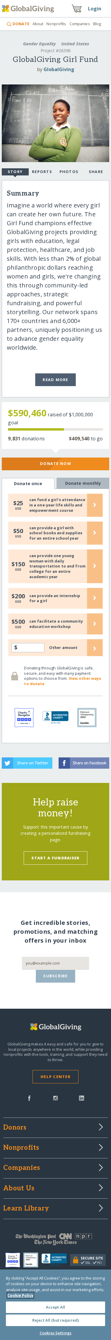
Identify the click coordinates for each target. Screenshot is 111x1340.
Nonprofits (56, 23)
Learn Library (26, 1209)
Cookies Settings (55, 1333)
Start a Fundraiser (55, 858)
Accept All (55, 1307)
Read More (55, 379)
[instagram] (55, 1097)
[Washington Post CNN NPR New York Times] (55, 1241)
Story (15, 171)
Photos (69, 171)
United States (74, 44)
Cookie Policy (20, 1295)
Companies (80, 23)
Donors (14, 1128)
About (38, 23)
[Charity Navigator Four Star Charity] (14, 1260)
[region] (55, 1304)
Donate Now (55, 463)
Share (96, 171)
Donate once (28, 483)
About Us (18, 1188)
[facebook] (29, 1097)
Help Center (55, 1076)
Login (95, 8)
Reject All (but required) (55, 1320)
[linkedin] (81, 1097)
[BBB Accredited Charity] (55, 1260)
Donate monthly (83, 483)
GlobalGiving (59, 69)
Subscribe (55, 975)
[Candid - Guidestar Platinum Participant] (32, 1260)
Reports (42, 171)
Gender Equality (39, 44)
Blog (97, 23)
